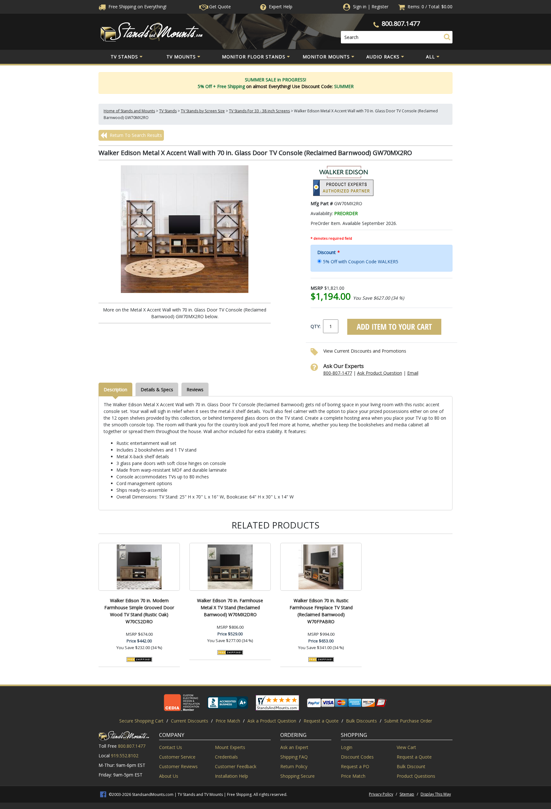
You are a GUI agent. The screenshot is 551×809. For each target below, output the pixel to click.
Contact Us (170, 747)
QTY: (315, 326)
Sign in (359, 7)
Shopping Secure (297, 776)
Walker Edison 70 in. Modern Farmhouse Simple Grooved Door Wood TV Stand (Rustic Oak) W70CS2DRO (139, 611)
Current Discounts (189, 721)
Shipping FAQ (294, 757)
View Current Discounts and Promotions (364, 351)
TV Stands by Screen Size (203, 111)
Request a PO (355, 766)
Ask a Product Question (271, 721)
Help (280, 7)
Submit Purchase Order (408, 721)
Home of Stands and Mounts (129, 111)
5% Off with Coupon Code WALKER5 (360, 261)
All (430, 57)
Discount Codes (357, 757)
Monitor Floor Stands (253, 57)
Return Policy (293, 766)
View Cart (406, 747)
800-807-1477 (337, 373)
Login (346, 747)
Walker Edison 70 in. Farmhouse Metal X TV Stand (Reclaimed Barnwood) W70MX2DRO (230, 607)
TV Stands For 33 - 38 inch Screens (259, 111)
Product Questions (416, 776)
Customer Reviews (178, 766)
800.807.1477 (401, 23)
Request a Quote (321, 721)
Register (379, 7)
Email (412, 373)
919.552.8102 (124, 756)
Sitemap (407, 794)
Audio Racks (383, 57)
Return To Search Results (135, 135)
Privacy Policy (381, 794)
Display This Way (436, 794)
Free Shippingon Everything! (136, 7)
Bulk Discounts (361, 721)
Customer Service (177, 757)
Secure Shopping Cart (141, 721)
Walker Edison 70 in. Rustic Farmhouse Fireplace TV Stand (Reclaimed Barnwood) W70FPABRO (321, 611)
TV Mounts (181, 57)
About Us (168, 776)
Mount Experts (230, 747)
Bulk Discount (411, 766)
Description (115, 389)
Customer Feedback (235, 766)
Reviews (195, 389)
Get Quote (219, 7)
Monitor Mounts (326, 57)
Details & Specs (157, 389)
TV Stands (124, 57)
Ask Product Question (379, 373)
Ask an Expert (294, 747)
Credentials (226, 757)
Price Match (228, 721)
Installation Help (231, 776)
